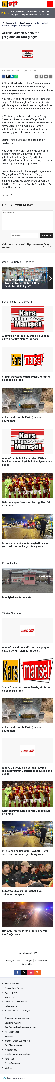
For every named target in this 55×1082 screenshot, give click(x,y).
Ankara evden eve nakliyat (17, 1018)
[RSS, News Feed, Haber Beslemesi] (37, 972)
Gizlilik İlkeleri (41, 961)
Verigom (9, 1036)
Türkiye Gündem (24, 23)
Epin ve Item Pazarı (14, 988)
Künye (20, 961)
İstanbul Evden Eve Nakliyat (17, 1041)
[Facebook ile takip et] (17, 972)
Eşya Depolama (12, 992)
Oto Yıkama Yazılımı (14, 1045)
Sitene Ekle (27, 964)
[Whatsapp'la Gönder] (16, 76)
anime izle (9, 997)
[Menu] (50, 4)
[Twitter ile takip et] (24, 972)
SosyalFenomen (12, 1063)
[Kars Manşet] (10, 4)
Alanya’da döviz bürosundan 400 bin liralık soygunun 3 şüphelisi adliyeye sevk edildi (30, 13)
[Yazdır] (36, 76)
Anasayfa (9, 23)
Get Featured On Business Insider (20, 1027)
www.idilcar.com (12, 983)
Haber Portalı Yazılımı (16, 1078)
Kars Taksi (9, 1059)
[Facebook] (3, 76)
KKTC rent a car (12, 1032)
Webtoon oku (11, 1050)
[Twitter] (8, 76)
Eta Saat (8, 1068)
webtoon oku (11, 1006)
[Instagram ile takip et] (31, 972)
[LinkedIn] (12, 76)
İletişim (29, 961)
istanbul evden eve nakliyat (17, 1010)
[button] (41, 76)
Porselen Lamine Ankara (16, 1001)
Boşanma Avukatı (13, 1023)
